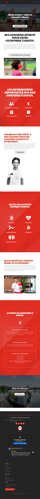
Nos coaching (7, 469)
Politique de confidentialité (9, 480)
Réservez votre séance (21, 26)
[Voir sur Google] (9, 449)
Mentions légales (8, 478)
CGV (6, 476)
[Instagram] (19, 423)
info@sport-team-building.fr (11, 484)
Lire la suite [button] (13, 456)
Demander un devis (9, 489)
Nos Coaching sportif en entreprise (20, 55)
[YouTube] (21, 423)
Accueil (6, 466)
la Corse (22, 145)
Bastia (15, 145)
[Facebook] (16, 423)
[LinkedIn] (24, 423)
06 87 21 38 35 (8, 486)
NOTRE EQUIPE (20, 152)
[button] (7, 452)
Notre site (20, 394)
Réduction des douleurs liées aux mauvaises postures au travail (20, 360)
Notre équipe (7, 471)
